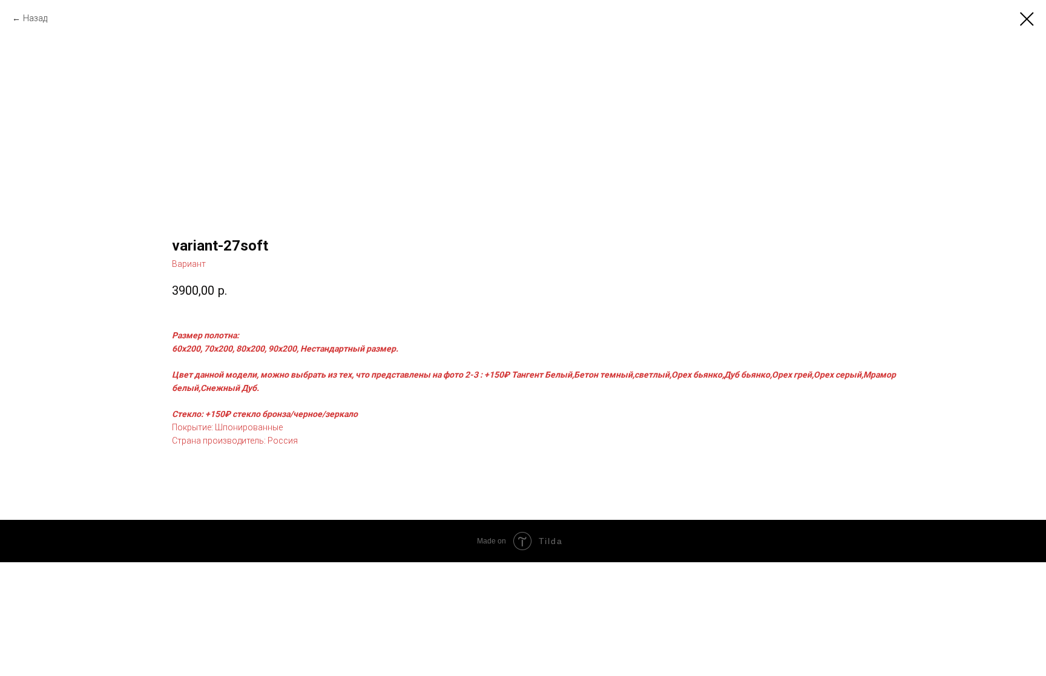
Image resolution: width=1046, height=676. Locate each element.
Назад (35, 18)
